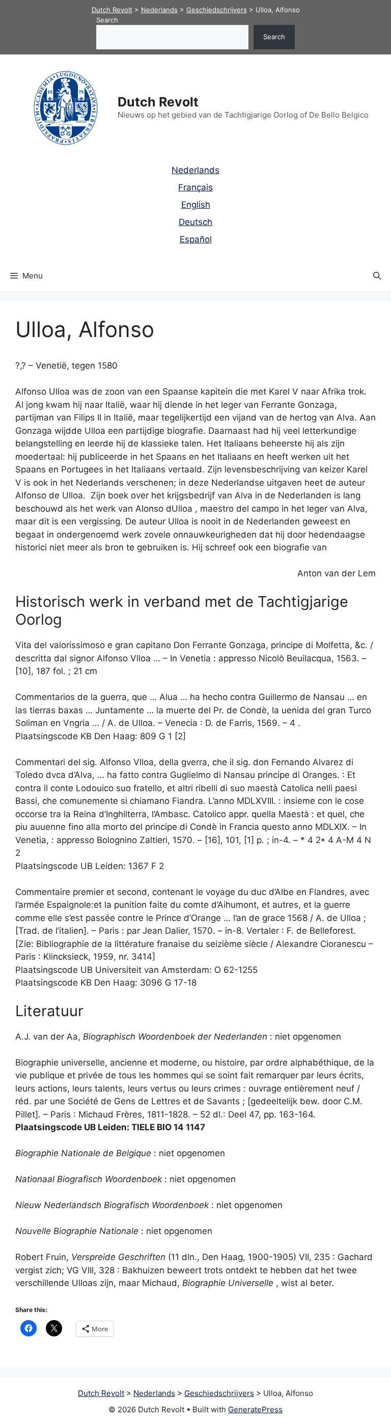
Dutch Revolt (158, 101)
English (195, 205)
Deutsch (195, 222)
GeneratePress (255, 1409)
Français (195, 187)
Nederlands (195, 170)
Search (107, 20)
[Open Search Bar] (377, 276)
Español (196, 239)
